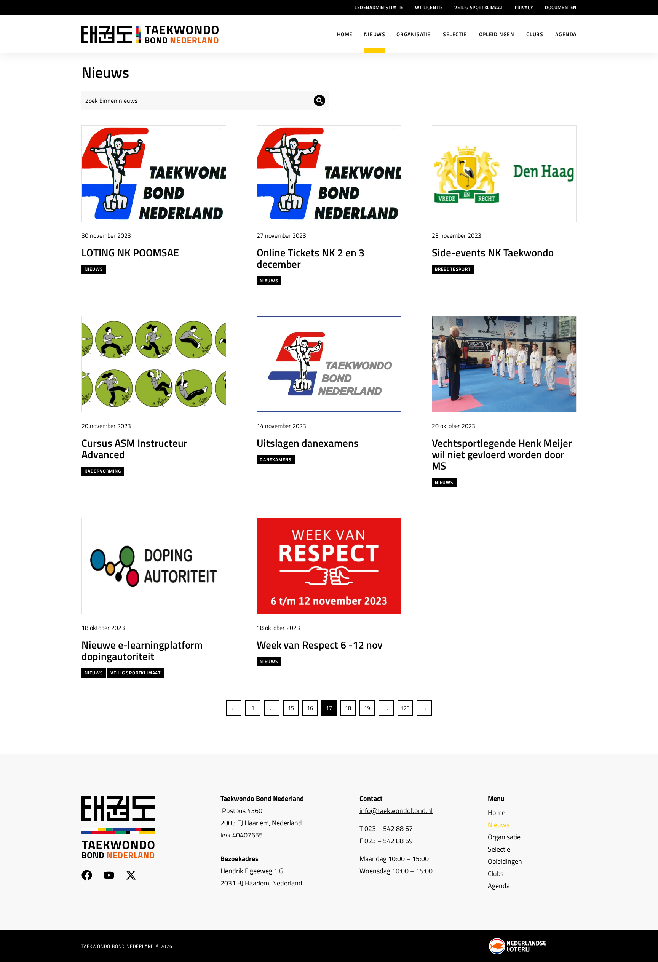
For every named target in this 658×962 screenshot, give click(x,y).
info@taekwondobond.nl (396, 810)
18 (348, 708)
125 (405, 708)
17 (329, 708)
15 (291, 708)
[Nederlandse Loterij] (517, 946)
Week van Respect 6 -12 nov (319, 644)
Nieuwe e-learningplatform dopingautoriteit (142, 650)
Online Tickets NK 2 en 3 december (310, 258)
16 (310, 708)
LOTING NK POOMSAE (130, 252)
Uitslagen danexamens (308, 443)
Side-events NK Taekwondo (493, 252)
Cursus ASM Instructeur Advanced (134, 448)
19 (367, 708)
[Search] (319, 100)
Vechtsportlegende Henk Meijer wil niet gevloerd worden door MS (502, 454)
